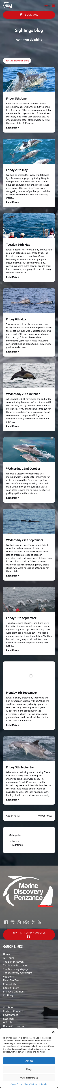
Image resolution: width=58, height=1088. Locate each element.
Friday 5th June (16, 98)
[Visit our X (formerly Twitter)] (33, 922)
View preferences (29, 1077)
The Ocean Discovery (15, 965)
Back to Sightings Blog (17, 60)
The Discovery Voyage (15, 969)
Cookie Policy (16, 1084)
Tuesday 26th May (18, 244)
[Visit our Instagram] (19, 922)
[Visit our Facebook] (6, 922)
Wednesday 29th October (23, 394)
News (15, 841)
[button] (53, 1031)
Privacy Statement (32, 1084)
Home (6, 954)
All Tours (8, 958)
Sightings (17, 844)
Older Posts (13, 815)
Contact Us (9, 984)
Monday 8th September (21, 692)
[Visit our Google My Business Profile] (13, 922)
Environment (10, 1014)
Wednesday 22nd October (23, 468)
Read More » (12, 127)
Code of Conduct (13, 1011)
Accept (29, 1060)
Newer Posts (45, 815)
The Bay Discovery (13, 961)
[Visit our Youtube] (39, 922)
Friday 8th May (16, 319)
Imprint (44, 1084)
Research (8, 1018)
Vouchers (8, 976)
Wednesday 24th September (24, 540)
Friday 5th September (20, 767)
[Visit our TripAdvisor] (26, 922)
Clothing (8, 995)
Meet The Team (12, 980)
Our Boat (8, 1007)
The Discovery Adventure (17, 972)
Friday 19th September (21, 618)
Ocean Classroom (13, 1026)
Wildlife (7, 1022)
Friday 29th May (17, 170)
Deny (29, 1069)
